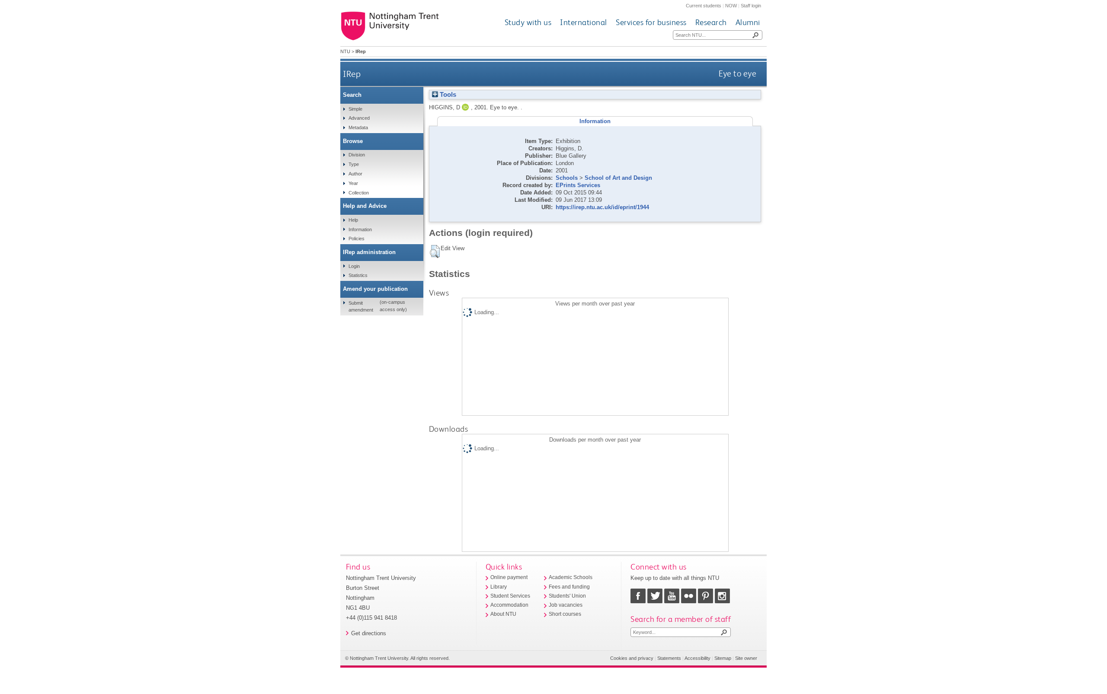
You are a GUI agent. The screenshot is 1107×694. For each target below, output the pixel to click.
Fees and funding (569, 586)
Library (498, 586)
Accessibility (697, 658)
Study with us (528, 22)
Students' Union (567, 595)
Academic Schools (570, 577)
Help (353, 220)
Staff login (751, 5)
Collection (359, 192)
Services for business (651, 22)
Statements (669, 658)
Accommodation (509, 605)
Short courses (565, 614)
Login (354, 266)
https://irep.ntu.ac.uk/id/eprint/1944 (602, 207)
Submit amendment (361, 306)
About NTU (503, 614)
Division (357, 154)
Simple (355, 108)
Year (353, 183)
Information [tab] (595, 121)
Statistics (358, 275)
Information (360, 229)
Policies (357, 238)
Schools (567, 178)
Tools (447, 94)
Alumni (748, 22)
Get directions (368, 633)
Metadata (358, 127)
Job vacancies (565, 605)
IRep (352, 73)
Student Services (510, 595)
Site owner (746, 658)
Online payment (509, 577)
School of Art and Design (618, 178)
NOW (731, 5)
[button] (435, 251)
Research (711, 22)
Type (354, 164)
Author (355, 173)
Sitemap (722, 658)
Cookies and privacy (631, 658)
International (583, 22)
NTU (345, 51)
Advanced (359, 118)
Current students (703, 5)
